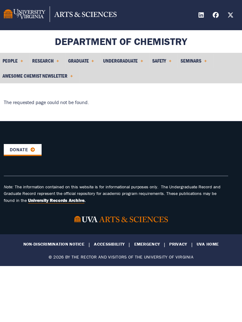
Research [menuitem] (42, 63)
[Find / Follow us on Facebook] (216, 16)
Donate (19, 150)
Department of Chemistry (121, 41)
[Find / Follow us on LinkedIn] (202, 16)
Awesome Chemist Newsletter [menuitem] (33, 78)
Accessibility (109, 244)
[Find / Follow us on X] (231, 16)
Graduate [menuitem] (77, 63)
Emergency (147, 244)
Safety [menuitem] (158, 63)
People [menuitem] (9, 63)
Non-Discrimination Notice (53, 244)
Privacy (178, 244)
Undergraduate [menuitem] (119, 63)
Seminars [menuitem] (189, 63)
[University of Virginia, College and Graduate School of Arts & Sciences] (60, 15)
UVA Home (208, 244)
